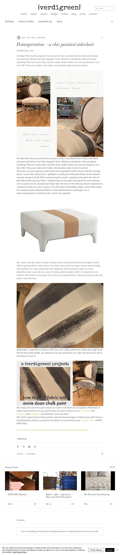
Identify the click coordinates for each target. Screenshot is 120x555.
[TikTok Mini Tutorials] (22, 480)
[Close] (117, 550)
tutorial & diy (45, 21)
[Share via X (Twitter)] (23, 446)
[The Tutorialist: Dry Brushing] (98, 480)
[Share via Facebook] (18, 446)
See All (112, 467)
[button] (112, 21)
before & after (26, 21)
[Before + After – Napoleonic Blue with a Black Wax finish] (60, 480)
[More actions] (102, 37)
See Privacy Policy (20, 552)
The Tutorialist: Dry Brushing (96, 494)
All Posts (9, 21)
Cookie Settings (96, 550)
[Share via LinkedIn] (29, 446)
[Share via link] (35, 446)
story (59, 21)
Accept (109, 550)
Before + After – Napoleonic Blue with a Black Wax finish (58, 495)
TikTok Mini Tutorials (17, 494)
